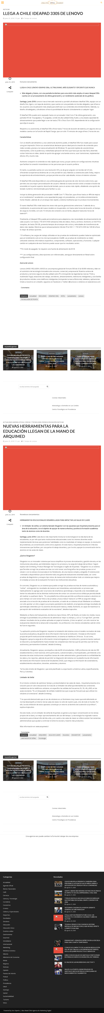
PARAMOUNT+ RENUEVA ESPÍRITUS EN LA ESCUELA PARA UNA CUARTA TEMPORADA (82, 941)
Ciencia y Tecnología (33, 422)
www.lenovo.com (94, 282)
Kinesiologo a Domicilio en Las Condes (65, 406)
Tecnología (42, 738)
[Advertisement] (60, 323)
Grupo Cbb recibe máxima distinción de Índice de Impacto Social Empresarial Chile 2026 (52, 359)
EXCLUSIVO (42, 296)
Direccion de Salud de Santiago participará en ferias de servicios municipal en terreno (82, 956)
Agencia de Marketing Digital (41, 1010)
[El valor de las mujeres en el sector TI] (58, 964)
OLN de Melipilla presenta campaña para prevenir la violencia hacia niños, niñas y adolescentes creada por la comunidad (18, 360)
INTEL (63, 296)
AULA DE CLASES (54, 735)
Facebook (57, 282)
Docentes (66, 735)
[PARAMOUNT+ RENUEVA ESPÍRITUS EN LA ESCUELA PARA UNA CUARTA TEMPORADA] (58, 943)
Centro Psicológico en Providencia (64, 409)
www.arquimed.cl (42, 726)
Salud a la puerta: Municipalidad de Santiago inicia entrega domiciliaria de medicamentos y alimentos (81, 971)
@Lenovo (72, 282)
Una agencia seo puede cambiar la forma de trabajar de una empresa (52, 836)
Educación (52, 422)
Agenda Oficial (18, 422)
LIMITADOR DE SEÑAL (28, 738)
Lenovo (81, 296)
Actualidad (33, 296)
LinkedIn (39, 282)
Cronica (45, 422)
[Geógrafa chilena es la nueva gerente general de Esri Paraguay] (58, 910)
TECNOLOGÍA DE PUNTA (29, 299)
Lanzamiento (71, 296)
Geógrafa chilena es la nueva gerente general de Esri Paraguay (80, 908)
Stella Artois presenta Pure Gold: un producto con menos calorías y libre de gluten (81, 917)
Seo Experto (16, 1010)
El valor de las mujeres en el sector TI (80, 962)
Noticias (6, 9)
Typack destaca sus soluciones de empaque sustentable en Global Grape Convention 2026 (85, 359)
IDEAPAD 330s (53, 296)
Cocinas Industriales (59, 398)
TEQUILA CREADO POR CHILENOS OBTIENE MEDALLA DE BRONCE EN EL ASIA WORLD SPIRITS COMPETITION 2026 (82, 926)
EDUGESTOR (76, 735)
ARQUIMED (42, 735)
